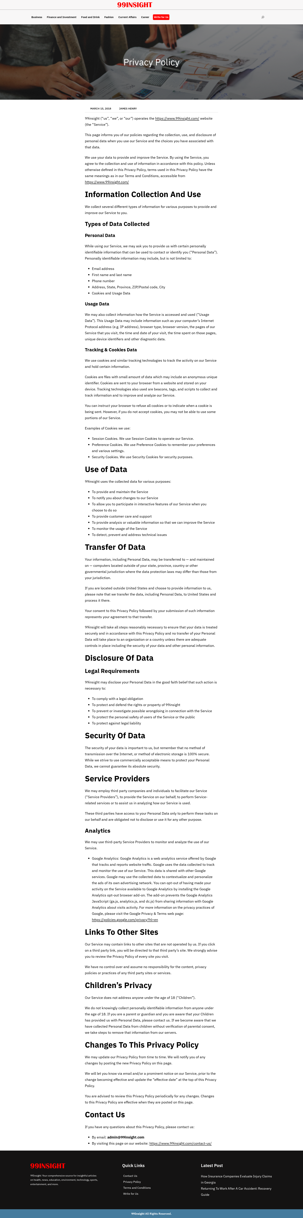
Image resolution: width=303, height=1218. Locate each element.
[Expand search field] (263, 17)
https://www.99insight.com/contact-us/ (180, 1143)
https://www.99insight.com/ (177, 118)
